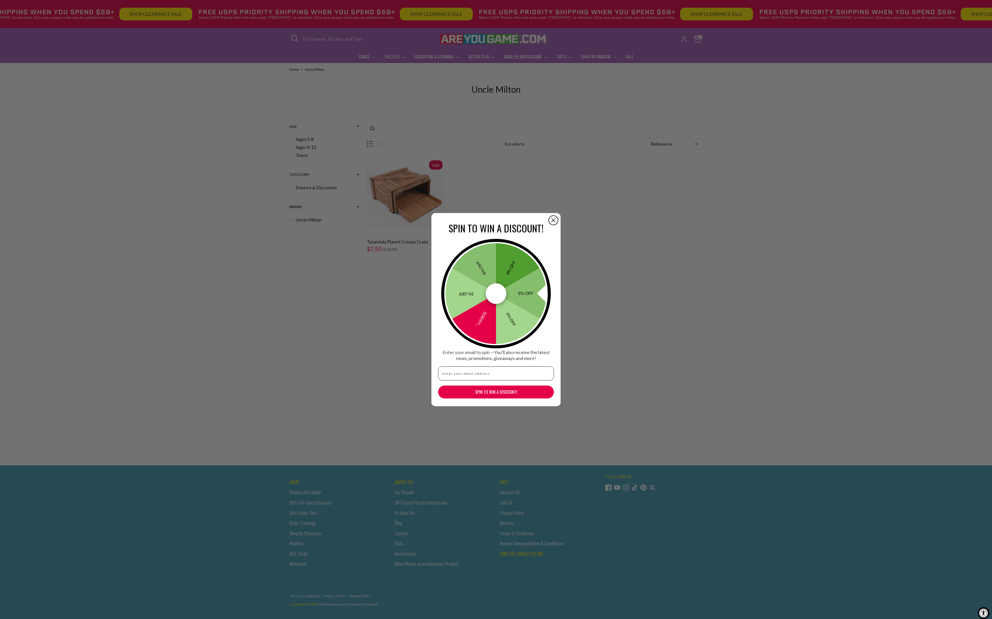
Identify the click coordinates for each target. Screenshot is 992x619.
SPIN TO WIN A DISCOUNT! (496, 392)
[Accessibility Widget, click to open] (983, 613)
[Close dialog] (553, 220)
